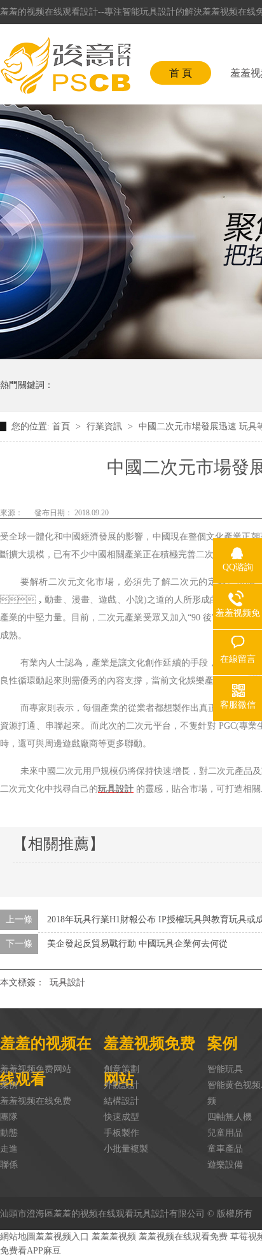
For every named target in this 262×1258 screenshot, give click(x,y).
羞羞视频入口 (62, 1236)
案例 (9, 1085)
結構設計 (121, 1101)
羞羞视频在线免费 (35, 1101)
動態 (9, 1133)
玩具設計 (67, 982)
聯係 (9, 1164)
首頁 (62, 426)
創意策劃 (121, 1069)
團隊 (9, 1117)
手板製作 (121, 1133)
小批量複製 (126, 1149)
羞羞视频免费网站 (35, 1069)
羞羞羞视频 (114, 1236)
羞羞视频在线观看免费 (183, 1236)
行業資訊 (105, 426)
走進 (9, 1149)
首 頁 (180, 73)
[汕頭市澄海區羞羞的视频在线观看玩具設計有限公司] (65, 65)
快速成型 (121, 1117)
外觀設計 (121, 1085)
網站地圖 (18, 1236)
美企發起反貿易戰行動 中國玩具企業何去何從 (137, 943)
